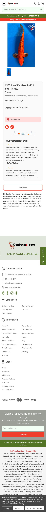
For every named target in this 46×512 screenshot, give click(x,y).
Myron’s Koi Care (28, 333)
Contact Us (6, 352)
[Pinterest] (7, 293)
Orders (4, 368)
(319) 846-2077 (10, 279)
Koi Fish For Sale (8, 306)
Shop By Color (7, 310)
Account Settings (8, 390)
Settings (6, 508)
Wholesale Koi (27, 348)
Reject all (18, 508)
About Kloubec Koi (8, 330)
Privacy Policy (27, 344)
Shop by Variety (27, 306)
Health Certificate (8, 341)
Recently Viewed (8, 386)
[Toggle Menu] (4, 3)
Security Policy (7, 348)
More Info (5, 337)
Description (23, 187)
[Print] (12, 127)
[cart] (43, 3)
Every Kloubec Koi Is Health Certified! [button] (23, 20)
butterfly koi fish (9, 456)
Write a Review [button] (33, 96)
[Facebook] (7, 127)
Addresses (6, 375)
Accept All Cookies (34, 508)
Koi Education (27, 330)
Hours (24, 337)
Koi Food (25, 310)
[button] (43, 256)
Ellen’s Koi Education (9, 333)
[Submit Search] (41, 9)
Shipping (25, 352)
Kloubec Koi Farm (11, 461)
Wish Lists (5, 383)
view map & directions (13, 287)
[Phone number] (36, 3)
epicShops (23, 445)
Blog (23, 341)
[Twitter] (12, 293)
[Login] (39, 3)
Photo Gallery (27, 326)
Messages (5, 372)
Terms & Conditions (9, 344)
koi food (25, 456)
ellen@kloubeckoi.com (13, 283)
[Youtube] (16, 293)
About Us (5, 326)
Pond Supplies (7, 313)
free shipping (34, 16)
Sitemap (5, 355)
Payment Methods (8, 379)
